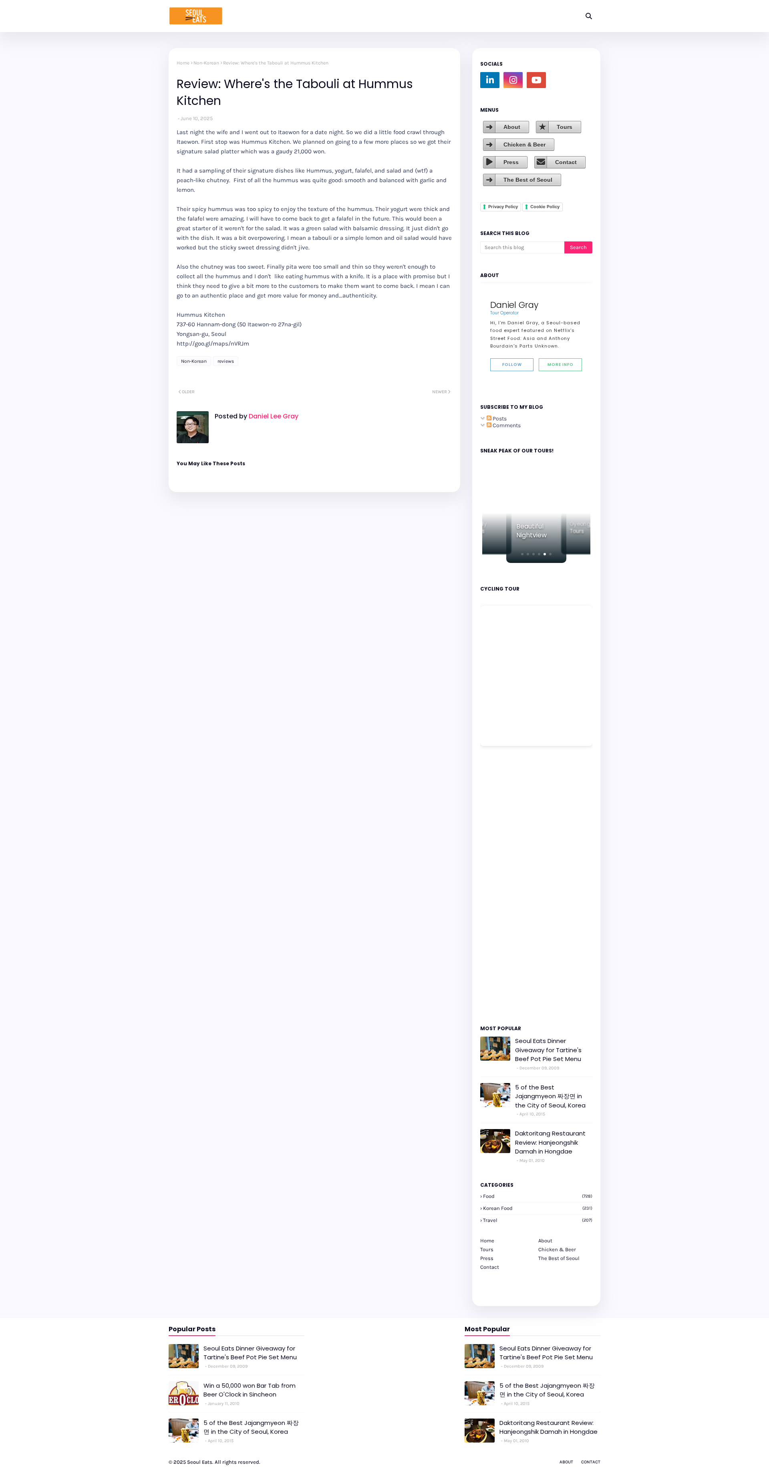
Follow (512, 364)
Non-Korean (206, 63)
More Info (561, 364)
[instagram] (513, 80)
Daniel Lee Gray (272, 416)
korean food (537, 1208)
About (511, 127)
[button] (522, 554)
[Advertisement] (504, 885)
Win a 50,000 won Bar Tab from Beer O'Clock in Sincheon (249, 1390)
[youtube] (536, 80)
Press (511, 162)
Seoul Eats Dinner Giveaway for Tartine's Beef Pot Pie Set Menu (548, 1050)
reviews (225, 361)
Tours (564, 127)
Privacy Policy (503, 206)
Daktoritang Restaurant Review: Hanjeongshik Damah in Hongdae (550, 1142)
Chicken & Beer (524, 144)
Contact (566, 162)
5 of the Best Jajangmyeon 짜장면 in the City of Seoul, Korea (550, 1096)
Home (183, 63)
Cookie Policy (545, 206)
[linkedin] (489, 80)
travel (537, 1220)
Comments (506, 425)
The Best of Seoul (527, 180)
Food (537, 1196)
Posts (499, 418)
